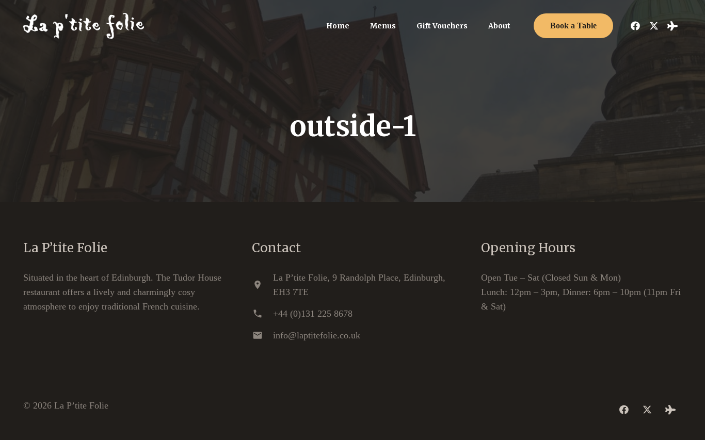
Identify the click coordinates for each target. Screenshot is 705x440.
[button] (402, 26)
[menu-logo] (83, 26)
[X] (654, 26)
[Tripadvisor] (672, 26)
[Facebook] (635, 26)
